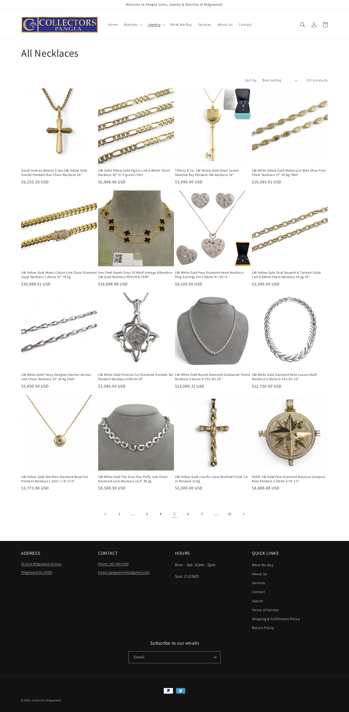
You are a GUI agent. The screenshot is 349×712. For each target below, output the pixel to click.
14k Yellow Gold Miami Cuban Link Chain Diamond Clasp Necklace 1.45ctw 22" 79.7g (59, 275)
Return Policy (263, 627)
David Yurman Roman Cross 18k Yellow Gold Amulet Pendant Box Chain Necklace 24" (54, 172)
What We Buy (262, 565)
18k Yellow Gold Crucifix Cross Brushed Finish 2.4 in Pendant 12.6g (211, 479)
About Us (259, 574)
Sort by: (251, 80)
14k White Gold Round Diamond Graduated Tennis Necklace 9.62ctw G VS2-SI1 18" (212, 377)
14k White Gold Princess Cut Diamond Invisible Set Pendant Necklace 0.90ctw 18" (135, 377)
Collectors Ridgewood (46, 700)
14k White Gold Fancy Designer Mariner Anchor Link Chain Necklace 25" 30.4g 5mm (56, 377)
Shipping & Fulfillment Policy (276, 619)
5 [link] (174, 513)
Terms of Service (265, 610)
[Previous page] (105, 514)
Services (258, 583)
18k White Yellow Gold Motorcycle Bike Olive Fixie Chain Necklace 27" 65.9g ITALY (288, 172)
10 (229, 514)
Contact (258, 591)
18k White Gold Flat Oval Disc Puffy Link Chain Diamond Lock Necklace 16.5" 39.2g (133, 479)
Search (257, 601)
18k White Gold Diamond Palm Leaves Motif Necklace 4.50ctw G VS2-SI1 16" (284, 377)
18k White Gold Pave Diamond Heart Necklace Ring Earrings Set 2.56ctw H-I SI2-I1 (209, 275)
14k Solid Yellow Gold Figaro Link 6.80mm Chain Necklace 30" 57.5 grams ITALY (134, 172)
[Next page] (243, 514)
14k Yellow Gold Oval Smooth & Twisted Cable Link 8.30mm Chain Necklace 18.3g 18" (286, 275)
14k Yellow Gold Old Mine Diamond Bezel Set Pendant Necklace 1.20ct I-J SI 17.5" (54, 479)
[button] (133, 24)
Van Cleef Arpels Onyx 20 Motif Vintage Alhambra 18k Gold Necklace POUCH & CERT (135, 275)
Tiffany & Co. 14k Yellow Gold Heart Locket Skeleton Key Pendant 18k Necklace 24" (207, 172)
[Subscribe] (214, 657)
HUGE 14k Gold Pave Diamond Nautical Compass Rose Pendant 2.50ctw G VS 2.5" (288, 479)
